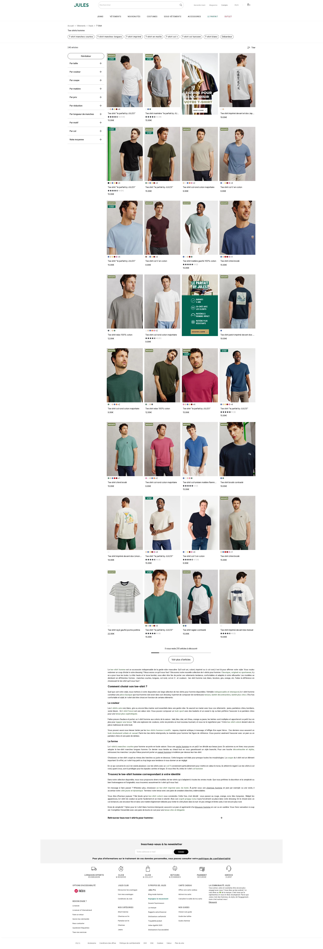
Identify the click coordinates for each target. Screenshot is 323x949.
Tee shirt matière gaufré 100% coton (199, 261)
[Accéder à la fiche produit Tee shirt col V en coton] (237, 154)
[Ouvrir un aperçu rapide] (140, 56)
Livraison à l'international (82, 910)
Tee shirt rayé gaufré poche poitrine (124, 630)
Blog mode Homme (155, 894)
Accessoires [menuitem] (194, 17)
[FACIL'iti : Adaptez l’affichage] (80, 891)
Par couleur (75, 72)
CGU (152, 943)
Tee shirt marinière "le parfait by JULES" (163, 113)
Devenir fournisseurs (156, 903)
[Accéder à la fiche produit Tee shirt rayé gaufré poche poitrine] (125, 597)
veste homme (182, 746)
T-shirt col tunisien (191, 37)
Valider (181, 852)
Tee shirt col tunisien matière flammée (200, 482)
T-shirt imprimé (133, 37)
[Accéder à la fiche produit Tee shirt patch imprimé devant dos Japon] (237, 301)
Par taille (74, 63)
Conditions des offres (108, 943)
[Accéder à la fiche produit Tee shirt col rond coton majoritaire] (200, 154)
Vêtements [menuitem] (115, 17)
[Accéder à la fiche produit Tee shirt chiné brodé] (237, 228)
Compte (224, 5)
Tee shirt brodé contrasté (231, 482)
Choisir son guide (185, 912)
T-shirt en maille (154, 37)
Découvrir (213, 902)
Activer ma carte (185, 894)
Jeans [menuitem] (100, 17)
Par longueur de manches (82, 114)
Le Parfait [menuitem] (213, 17)
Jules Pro (152, 890)
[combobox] (141, 5)
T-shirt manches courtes (81, 37)
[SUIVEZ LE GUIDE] (200, 84)
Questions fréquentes (81, 928)
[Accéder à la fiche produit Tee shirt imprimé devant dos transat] (237, 597)
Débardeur (227, 37)
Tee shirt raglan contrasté (194, 630)
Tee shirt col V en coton (231, 187)
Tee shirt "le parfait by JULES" (122, 113)
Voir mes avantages (125, 894)
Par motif (74, 122)
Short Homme (123, 912)
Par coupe (74, 80)
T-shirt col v (172, 37)
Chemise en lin (123, 916)
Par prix (73, 97)
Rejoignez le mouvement (158, 899)
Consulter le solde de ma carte (190, 899)
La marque (152, 908)
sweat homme (164, 752)
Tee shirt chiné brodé (229, 261)
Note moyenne (77, 139)
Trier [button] (253, 48)
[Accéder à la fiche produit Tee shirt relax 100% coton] (125, 301)
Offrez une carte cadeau (188, 890)
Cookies (160, 943)
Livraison (76, 906)
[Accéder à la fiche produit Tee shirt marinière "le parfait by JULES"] (162, 80)
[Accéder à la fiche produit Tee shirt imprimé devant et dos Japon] (237, 80)
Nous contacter (78, 923)
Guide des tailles (185, 916)
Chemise (121, 925)
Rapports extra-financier (157, 912)
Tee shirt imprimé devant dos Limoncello (126, 556)
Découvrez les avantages (127, 890)
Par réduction (76, 105)
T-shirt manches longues (109, 37)
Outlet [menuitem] (228, 17)
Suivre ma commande (81, 919)
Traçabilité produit (155, 921)
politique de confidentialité (214, 859)
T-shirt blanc (211, 37)
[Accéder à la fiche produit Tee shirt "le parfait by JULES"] (125, 80)
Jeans (120, 930)
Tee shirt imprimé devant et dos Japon (237, 113)
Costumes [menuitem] (152, 17)
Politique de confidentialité (130, 943)
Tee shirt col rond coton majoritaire (198, 187)
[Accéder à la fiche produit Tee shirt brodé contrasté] (237, 449)
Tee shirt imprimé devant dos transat (236, 630)
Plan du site (179, 943)
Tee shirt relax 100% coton (120, 334)
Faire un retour (78, 915)
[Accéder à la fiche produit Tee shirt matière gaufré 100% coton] (200, 228)
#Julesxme (92, 943)
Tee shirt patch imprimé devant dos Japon (239, 334)
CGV (145, 943)
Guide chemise (184, 921)
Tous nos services (80, 932)
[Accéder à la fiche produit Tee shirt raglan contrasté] (200, 597)
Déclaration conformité (157, 916)
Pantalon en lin (123, 921)
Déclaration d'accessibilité (158, 930)
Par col (73, 131)
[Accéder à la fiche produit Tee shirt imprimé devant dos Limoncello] (125, 523)
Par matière (75, 88)
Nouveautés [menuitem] (134, 17)
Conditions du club (125, 899)
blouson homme (202, 807)
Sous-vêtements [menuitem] (172, 17)
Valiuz (169, 943)
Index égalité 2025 (155, 925)
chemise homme (214, 788)
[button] (139, 56)
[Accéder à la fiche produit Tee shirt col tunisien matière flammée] (200, 449)
